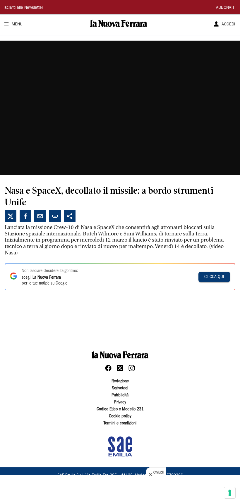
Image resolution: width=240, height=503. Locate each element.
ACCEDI (228, 24)
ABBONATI (225, 8)
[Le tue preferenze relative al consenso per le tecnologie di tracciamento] (229, 492)
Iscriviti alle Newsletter (23, 8)
